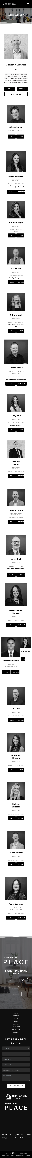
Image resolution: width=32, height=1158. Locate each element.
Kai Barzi (25, 651)
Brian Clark (16, 268)
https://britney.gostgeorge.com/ (16, 325)
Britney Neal (16, 315)
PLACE (28, 1135)
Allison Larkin (15, 127)
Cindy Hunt (16, 415)
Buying (16, 1018)
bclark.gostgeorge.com (15, 278)
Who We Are (16, 1029)
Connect (16, 1032)
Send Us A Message (16, 1086)
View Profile (16, 94)
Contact (22, 89)
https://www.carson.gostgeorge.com (16, 379)
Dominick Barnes (16, 463)
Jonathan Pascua (11, 660)
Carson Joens (16, 367)
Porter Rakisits (16, 852)
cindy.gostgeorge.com (16, 425)
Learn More (16, 994)
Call (10, 89)
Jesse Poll (16, 559)
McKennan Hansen (16, 756)
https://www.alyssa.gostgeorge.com (16, 186)
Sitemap (28, 1155)
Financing (16, 1024)
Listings (16, 1016)
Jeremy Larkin (16, 510)
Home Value (16, 1027)
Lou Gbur (15, 708)
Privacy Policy (5, 1155)
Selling (16, 1021)
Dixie (16, 80)
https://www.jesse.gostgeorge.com (16, 569)
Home (16, 1013)
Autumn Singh (16, 222)
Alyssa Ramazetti (16, 176)
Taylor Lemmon (16, 904)
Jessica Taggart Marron (16, 611)
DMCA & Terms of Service (17, 1155)
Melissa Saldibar (16, 805)
